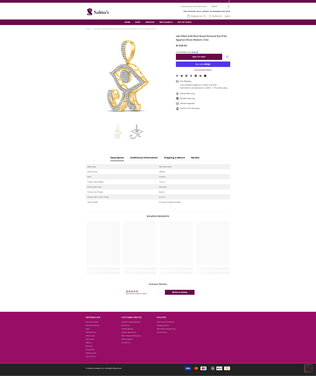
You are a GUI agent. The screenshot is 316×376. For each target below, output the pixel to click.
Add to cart (199, 57)
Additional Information (144, 157)
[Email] (200, 76)
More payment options (203, 70)
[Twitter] (182, 76)
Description (117, 157)
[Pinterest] (186, 76)
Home (88, 29)
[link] (103, 268)
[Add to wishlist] (227, 57)
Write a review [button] (179, 292)
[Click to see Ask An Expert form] (308, 368)
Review (195, 157)
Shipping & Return (174, 157)
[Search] (220, 6)
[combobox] (218, 6)
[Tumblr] (191, 76)
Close (229, 1)
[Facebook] (177, 76)
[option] (127, 75)
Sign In (227, 16)
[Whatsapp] (205, 76)
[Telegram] (196, 76)
